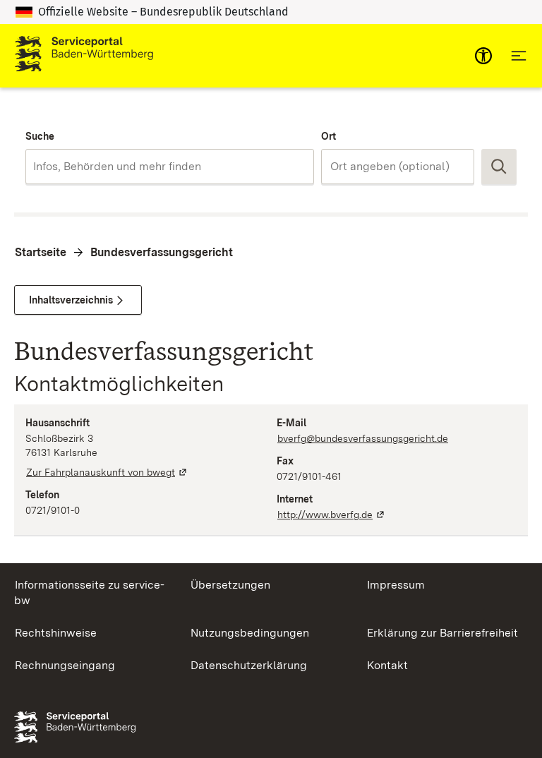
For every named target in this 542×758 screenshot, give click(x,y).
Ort (328, 136)
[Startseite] (84, 55)
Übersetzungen (230, 584)
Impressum (396, 584)
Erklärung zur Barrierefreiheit (442, 632)
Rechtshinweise (56, 632)
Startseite (40, 252)
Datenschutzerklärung (249, 665)
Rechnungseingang (65, 665)
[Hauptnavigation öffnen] (519, 56)
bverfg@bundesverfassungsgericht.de (362, 438)
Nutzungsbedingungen (250, 632)
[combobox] (169, 166)
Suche (39, 136)
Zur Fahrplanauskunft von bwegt (107, 472)
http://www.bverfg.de (331, 514)
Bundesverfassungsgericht (161, 252)
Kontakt (387, 665)
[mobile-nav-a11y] (483, 56)
